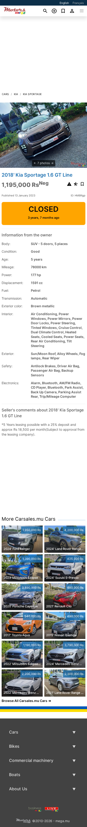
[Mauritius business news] (35, 809)
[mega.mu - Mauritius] (23, 820)
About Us (18, 788)
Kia (16, 94)
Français (78, 3)
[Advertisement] (43, 55)
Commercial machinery (31, 760)
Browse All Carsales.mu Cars (24, 701)
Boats (14, 774)
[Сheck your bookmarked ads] (63, 11)
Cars (5, 94)
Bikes (14, 746)
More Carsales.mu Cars (28, 519)
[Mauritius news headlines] (51, 809)
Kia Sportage (32, 94)
